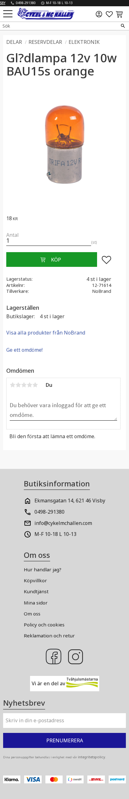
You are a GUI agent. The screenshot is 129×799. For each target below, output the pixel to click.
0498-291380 (49, 511)
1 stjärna (12, 385)
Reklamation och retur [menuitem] (49, 635)
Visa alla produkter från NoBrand (45, 332)
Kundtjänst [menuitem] (36, 591)
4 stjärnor (29, 385)
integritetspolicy (91, 757)
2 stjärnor (18, 385)
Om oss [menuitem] (32, 613)
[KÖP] (51, 259)
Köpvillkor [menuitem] (35, 580)
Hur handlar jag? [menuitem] (42, 569)
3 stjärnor (24, 385)
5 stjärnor (35, 385)
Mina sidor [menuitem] (36, 602)
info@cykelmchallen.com (63, 523)
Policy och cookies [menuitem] (44, 624)
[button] (8, 14)
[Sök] (122, 26)
